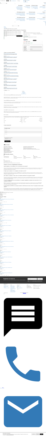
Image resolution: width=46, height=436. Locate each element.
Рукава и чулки (36, 8)
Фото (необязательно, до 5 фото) (8, 137)
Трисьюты (21, 7)
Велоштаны (21, 6)
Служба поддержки (12, 287)
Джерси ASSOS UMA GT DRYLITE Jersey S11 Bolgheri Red (10, 79)
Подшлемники (30, 13)
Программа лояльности (13, 288)
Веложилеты (20, 19)
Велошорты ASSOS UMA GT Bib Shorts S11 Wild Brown (10, 60)
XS (0, 212)
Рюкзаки (41, 6)
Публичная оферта (12, 290)
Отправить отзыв (7, 141)
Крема (37, 6)
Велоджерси (23, 19)
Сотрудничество (5, 287)
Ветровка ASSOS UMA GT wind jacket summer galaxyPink (10, 54)
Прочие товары (43, 6)
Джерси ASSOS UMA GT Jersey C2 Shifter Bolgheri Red (10, 85)
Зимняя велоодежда (26, 6)
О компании (5, 285)
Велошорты (18, 6)
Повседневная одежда (22, 15)
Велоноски (34, 7)
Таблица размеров (25, 39)
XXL (4, 201)
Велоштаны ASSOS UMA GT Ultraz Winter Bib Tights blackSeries (11, 76)
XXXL (6, 275)
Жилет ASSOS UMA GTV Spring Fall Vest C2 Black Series (10, 82)
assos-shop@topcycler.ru (13, 0)
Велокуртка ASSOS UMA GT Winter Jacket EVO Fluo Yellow (10, 88)
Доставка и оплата (12, 285)
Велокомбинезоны (18, 7)
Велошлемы (44, 19)
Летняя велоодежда (27, 7)
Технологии (7, 286)
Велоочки (37, 7)
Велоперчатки (33, 13)
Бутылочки (35, 6)
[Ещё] (45, 22)
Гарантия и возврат (12, 286)
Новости (8, 287)
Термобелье (23, 14)
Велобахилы (32, 6)
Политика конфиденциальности (12, 289)
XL (6, 201)
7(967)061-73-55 (19, 286)
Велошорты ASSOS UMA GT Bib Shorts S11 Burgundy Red (10, 57)
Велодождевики (20, 9)
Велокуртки (18, 8)
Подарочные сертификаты (42, 7)
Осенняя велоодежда (28, 7)
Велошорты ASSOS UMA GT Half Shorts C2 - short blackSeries (11, 63)
